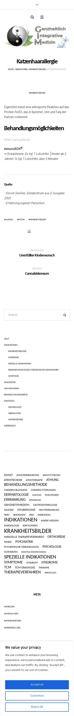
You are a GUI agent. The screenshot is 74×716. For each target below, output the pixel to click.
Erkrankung (14, 500)
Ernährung (35, 500)
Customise (37, 696)
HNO (31, 515)
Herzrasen (19, 515)
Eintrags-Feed (11, 614)
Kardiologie (11, 525)
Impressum (9, 426)
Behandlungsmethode (25, 485)
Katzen (21, 220)
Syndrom (32, 562)
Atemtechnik (13, 480)
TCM (7, 567)
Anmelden (9, 607)
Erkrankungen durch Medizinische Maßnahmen (33, 370)
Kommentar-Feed (12, 621)
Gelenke (9, 510)
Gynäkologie (26, 509)
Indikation (44, 515)
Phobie (8, 542)
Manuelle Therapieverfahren (24, 537)
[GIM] (37, 35)
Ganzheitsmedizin (16, 505)
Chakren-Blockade (15, 490)
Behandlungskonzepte (16, 395)
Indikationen (21, 69)
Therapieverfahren (22, 572)
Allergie (9, 220)
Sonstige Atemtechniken (33, 552)
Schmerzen (10, 552)
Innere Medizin (50, 520)
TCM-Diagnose (25, 567)
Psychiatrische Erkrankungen (21, 547)
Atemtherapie (34, 480)
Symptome (13, 376)
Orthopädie (56, 537)
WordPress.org (12, 628)
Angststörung (51, 475)
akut (6, 339)
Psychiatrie (24, 542)
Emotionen (52, 495)
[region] (37, 678)
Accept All (37, 684)
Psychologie (52, 547)
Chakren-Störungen (43, 490)
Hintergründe (15, 420)
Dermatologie (16, 495)
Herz (6, 515)
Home (11, 69)
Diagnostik (10, 382)
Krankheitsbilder (37, 69)
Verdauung (50, 573)
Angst (8, 475)
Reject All (37, 707)
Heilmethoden (11, 388)
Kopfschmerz (30, 526)
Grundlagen (14, 407)
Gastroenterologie (45, 505)
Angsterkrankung (27, 475)
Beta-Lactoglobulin (17, 140)
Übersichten (14, 413)
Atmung (52, 480)
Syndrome (13, 357)
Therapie (44, 568)
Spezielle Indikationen (19, 364)
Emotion (36, 495)
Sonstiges (9, 401)
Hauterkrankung (49, 510)
